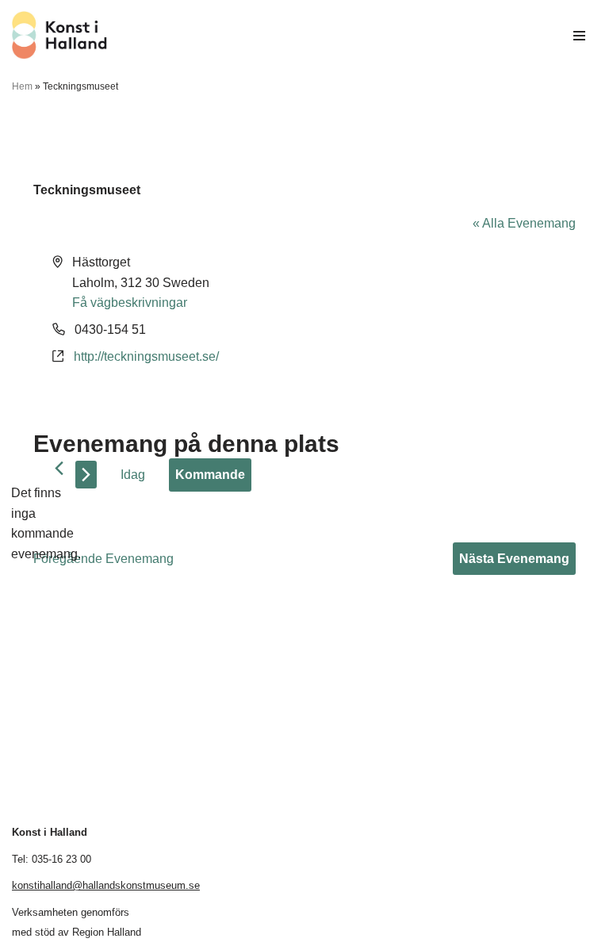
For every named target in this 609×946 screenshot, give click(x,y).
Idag (133, 474)
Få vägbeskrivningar (129, 302)
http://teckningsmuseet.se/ (146, 356)
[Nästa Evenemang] (86, 474)
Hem (22, 86)
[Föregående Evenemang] (59, 468)
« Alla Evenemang (524, 223)
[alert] (46, 523)
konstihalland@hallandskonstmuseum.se (106, 885)
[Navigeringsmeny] (579, 35)
